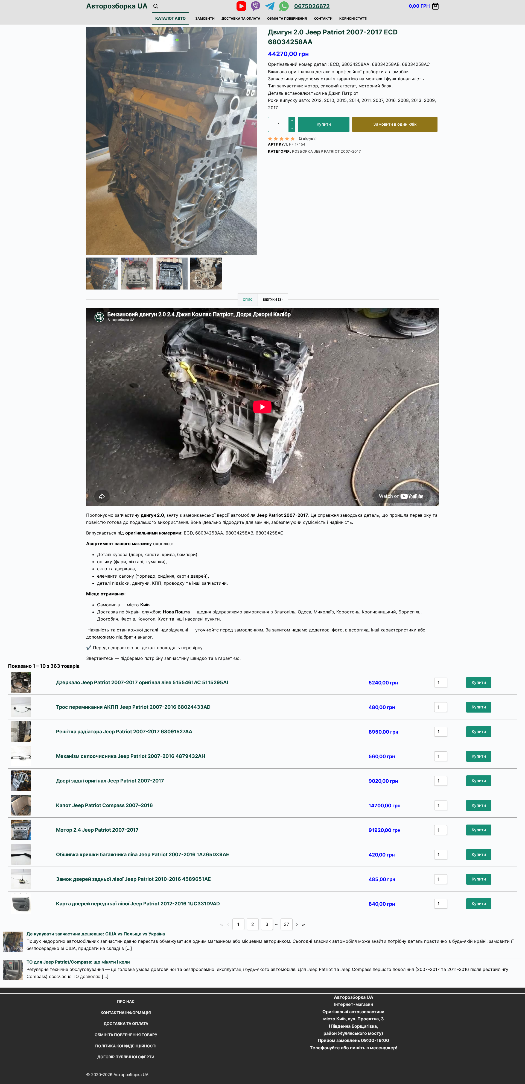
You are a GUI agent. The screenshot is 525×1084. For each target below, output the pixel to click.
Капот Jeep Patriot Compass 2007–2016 (104, 805)
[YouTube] (241, 6)
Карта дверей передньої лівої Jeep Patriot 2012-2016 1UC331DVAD (138, 903)
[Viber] (255, 6)
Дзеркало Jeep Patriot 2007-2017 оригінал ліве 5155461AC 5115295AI (142, 682)
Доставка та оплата (240, 18)
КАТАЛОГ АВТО (170, 18)
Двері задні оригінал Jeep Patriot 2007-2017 (110, 781)
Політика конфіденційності (125, 1046)
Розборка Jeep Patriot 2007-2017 (326, 151)
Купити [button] (479, 682)
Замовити (205, 18)
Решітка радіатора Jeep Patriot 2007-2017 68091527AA (124, 731)
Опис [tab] (248, 299)
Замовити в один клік (394, 124)
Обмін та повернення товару (126, 1034)
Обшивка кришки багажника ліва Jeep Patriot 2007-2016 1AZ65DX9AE (142, 854)
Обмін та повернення (287, 18)
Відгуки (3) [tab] (273, 299)
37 (286, 924)
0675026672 (312, 6)
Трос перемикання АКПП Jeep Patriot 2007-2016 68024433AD (133, 707)
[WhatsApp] (284, 6)
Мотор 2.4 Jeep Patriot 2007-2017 (97, 830)
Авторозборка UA (117, 6)
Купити (324, 124)
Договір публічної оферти (125, 1057)
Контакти (323, 18)
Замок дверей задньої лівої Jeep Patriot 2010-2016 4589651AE (133, 879)
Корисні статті (353, 18)
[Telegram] (270, 6)
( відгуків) (308, 139)
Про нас (126, 1001)
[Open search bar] (156, 6)
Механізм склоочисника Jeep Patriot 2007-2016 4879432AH (130, 756)
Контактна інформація (126, 1012)
